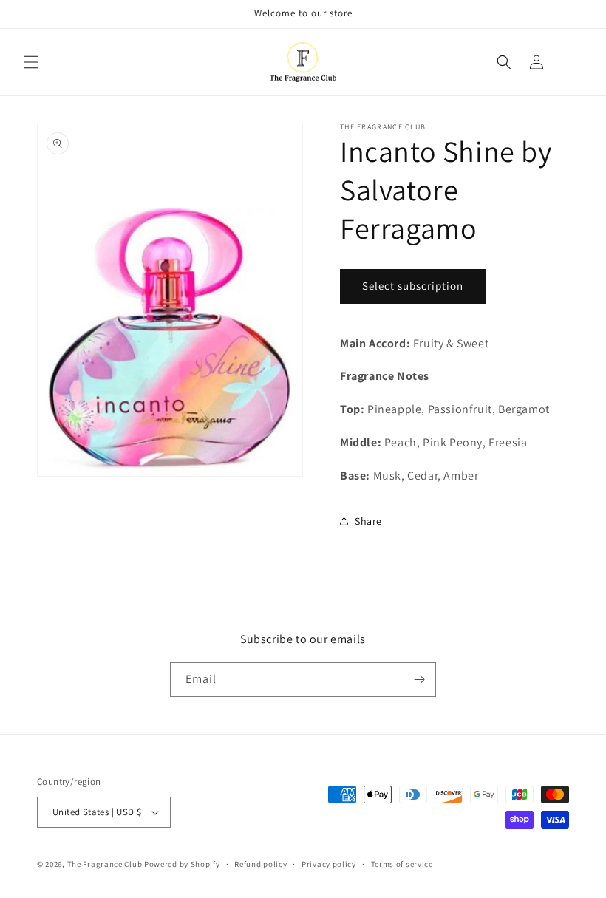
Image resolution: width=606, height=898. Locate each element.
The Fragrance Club (105, 864)
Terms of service (402, 864)
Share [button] (368, 521)
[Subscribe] (419, 679)
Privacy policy (329, 864)
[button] (31, 62)
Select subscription (412, 286)
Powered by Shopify (182, 864)
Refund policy (260, 864)
